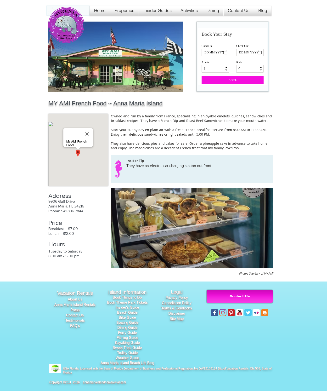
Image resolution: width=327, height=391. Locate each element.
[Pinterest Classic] (231, 312)
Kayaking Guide (127, 342)
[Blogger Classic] (264, 312)
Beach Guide (127, 312)
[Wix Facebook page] (214, 312)
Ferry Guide (127, 332)
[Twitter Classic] (248, 312)
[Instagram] (222, 312)
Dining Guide (127, 327)
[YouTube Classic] (239, 312)
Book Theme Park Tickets (127, 302)
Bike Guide (127, 317)
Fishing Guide (127, 337)
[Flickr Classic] (256, 312)
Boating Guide (127, 322)
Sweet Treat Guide (127, 347)
